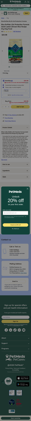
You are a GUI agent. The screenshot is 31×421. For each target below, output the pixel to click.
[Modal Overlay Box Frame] (15, 210)
